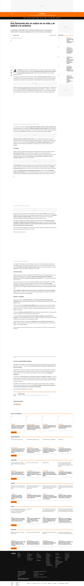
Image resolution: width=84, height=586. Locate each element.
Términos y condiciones (22, 571)
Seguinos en (52, 35)
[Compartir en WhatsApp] (11, 73)
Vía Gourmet (67, 557)
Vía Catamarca (39, 557)
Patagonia (57, 553)
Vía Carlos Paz (29, 554)
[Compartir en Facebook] (11, 70)
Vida (56, 567)
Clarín (28, 583)
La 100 (42, 583)
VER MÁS (13, 432)
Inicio (19, 553)
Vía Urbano (67, 554)
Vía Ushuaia (57, 554)
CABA (18, 557)
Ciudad (45, 583)
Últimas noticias (58, 557)
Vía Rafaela (48, 561)
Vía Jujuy (38, 554)
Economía (57, 560)
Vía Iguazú (47, 557)
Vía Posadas (48, 554)
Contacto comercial (21, 574)
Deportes (57, 564)
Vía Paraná (48, 562)
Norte (38, 553)
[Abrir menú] (20, 13)
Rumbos (67, 583)
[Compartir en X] (11, 75)
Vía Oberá (47, 558)
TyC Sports (54, 583)
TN (30, 583)
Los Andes (30, 389)
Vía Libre (66, 558)
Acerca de (19, 575)
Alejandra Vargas (16, 35)
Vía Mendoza (39, 560)
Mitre (39, 583)
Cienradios (49, 583)
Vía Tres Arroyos (30, 558)
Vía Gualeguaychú (49, 565)
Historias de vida (17, 404)
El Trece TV (34, 583)
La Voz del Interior (61, 583)
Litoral (47, 553)
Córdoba (19, 554)
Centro (28, 553)
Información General (59, 561)
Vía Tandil (28, 557)
